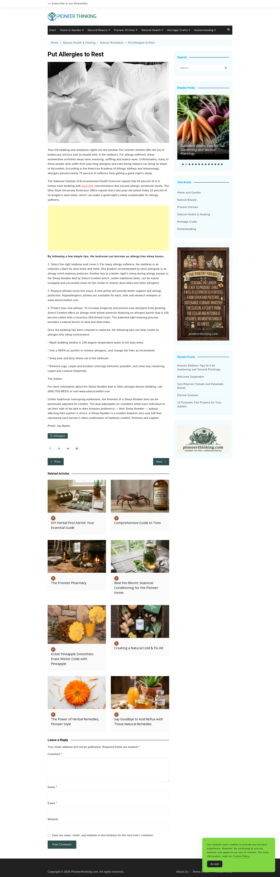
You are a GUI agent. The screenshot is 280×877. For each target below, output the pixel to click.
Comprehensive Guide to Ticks (137, 523)
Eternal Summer (187, 395)
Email (52, 803)
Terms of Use (201, 871)
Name (52, 787)
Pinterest (77, 448)
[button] (183, 164)
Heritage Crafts (177, 30)
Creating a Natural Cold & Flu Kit (138, 648)
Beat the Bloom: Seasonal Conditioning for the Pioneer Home (136, 588)
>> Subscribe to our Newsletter (68, 3)
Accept (214, 864)
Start (52, 30)
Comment (55, 754)
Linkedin (68, 448)
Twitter (60, 448)
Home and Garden (189, 192)
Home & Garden (70, 30)
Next (159, 461)
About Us (182, 871)
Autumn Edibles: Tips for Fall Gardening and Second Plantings (203, 150)
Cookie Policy (241, 856)
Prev (57, 461)
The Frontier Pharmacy (68, 583)
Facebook (51, 448)
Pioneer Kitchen (124, 30)
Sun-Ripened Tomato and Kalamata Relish (200, 386)
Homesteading (203, 30)
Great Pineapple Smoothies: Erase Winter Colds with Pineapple (72, 659)
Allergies (59, 436)
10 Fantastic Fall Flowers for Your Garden (199, 404)
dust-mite (88, 186)
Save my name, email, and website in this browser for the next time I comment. (103, 835)
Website (53, 819)
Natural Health (151, 30)
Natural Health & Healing (193, 214)
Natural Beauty (98, 30)
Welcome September (190, 376)
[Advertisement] (108, 228)
